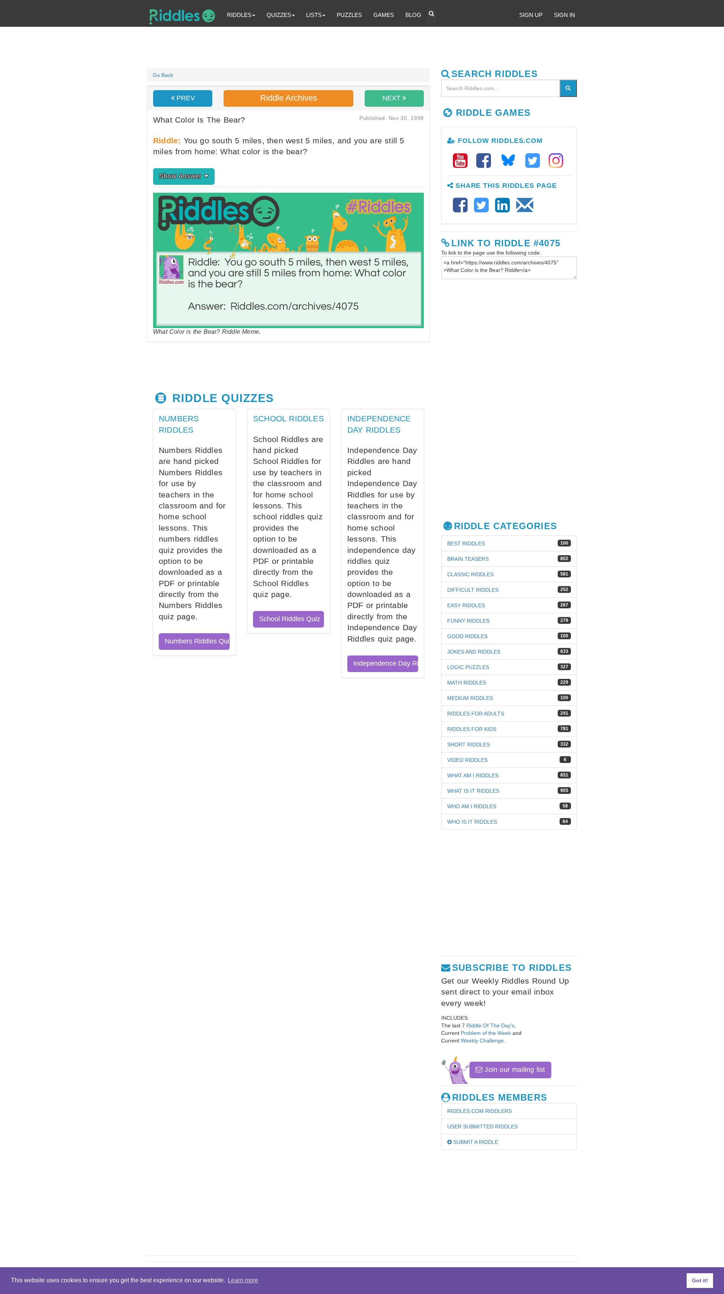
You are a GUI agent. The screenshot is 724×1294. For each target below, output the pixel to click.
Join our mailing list (513, 1069)
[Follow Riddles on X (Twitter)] (535, 160)
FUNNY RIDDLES (468, 621)
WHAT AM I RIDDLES (473, 775)
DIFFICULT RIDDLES (473, 590)
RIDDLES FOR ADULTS (475, 714)
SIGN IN (564, 15)
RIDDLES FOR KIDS (471, 729)
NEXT (392, 98)
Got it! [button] (700, 1280)
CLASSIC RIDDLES (470, 574)
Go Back (163, 75)
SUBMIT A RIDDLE (475, 1142)
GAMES (383, 15)
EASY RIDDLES (466, 605)
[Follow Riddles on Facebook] (486, 160)
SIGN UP (531, 15)
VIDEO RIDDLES (467, 760)
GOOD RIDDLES (467, 636)
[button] (431, 15)
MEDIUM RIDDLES (470, 698)
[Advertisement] (330, 47)
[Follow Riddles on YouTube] (462, 160)
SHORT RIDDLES (468, 744)
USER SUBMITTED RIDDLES (482, 1127)
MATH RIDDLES (466, 683)
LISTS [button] (314, 15)
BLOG (413, 15)
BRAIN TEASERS (468, 559)
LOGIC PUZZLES (468, 667)
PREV (185, 98)
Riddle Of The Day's (490, 1025)
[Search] (568, 88)
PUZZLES (349, 15)
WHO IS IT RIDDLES (472, 822)
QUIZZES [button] (279, 15)
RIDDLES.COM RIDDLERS (479, 1111)
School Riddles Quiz (289, 619)
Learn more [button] (243, 1280)
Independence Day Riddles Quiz (385, 663)
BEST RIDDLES (466, 543)
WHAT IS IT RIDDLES (473, 791)
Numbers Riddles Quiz (197, 641)
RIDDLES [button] (239, 15)
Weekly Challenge (482, 1041)
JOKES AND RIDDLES (473, 652)
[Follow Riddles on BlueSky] (511, 160)
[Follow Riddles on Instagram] (556, 160)
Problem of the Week (486, 1033)
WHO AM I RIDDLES (471, 806)
